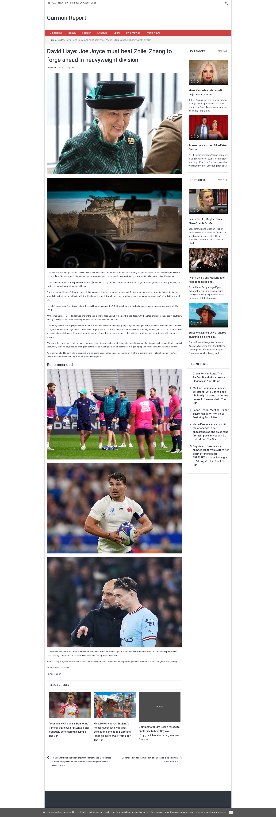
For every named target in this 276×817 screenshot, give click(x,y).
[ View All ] (222, 51)
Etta (72, 67)
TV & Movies (133, 32)
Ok (231, 812)
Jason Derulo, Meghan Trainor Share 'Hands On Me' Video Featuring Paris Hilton (211, 413)
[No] (272, 812)
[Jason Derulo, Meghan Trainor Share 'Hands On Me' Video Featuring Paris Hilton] (208, 201)
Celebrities (56, 32)
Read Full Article (61, 667)
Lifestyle (102, 32)
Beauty (72, 32)
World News (153, 32)
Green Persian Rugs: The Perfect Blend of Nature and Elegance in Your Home (209, 377)
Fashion (86, 32)
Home (53, 40)
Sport (117, 32)
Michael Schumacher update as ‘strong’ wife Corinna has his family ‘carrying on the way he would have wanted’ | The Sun (211, 396)
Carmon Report (66, 18)
